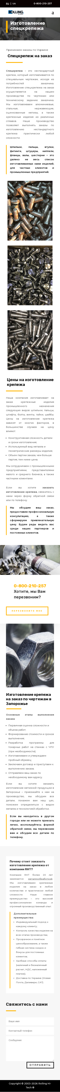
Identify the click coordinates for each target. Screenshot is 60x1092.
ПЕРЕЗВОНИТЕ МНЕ (27, 611)
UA (14, 3)
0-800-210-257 (42, 3)
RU (7, 3)
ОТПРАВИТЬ (40, 1065)
